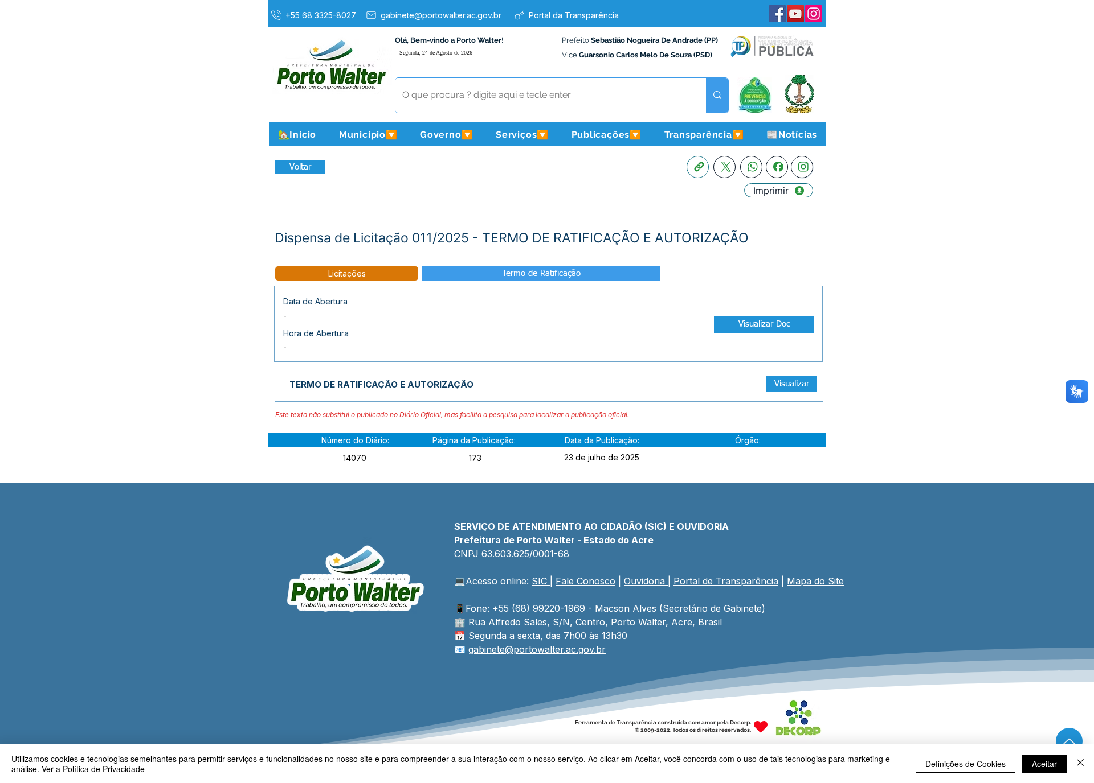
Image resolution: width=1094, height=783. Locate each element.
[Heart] (760, 726)
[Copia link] (698, 167)
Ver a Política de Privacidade (93, 768)
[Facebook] (777, 13)
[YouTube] (795, 13)
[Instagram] (813, 13)
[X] (724, 167)
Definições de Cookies (965, 763)
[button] (368, 134)
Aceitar (1044, 763)
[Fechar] (1080, 763)
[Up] (1069, 741)
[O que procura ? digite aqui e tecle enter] (717, 95)
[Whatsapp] (751, 167)
